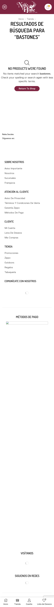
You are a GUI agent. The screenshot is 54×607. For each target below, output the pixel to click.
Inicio (21, 19)
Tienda (30, 19)
